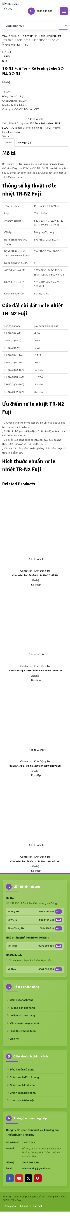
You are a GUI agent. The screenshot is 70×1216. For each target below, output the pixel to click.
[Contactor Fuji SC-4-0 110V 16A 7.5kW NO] (35, 523)
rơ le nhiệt (36, 127)
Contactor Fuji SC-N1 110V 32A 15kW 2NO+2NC (35, 766)
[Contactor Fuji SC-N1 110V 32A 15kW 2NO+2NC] (35, 714)
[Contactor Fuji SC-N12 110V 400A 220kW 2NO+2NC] (35, 618)
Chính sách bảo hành (23, 1092)
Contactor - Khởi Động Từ (35, 570)
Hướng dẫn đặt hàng (22, 1007)
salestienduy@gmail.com (36, 1168)
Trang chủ (9, 36)
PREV (7, 56)
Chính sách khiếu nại (22, 1085)
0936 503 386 (30, 1162)
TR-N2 (47, 127)
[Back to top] (1, 1213)
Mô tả (8, 142)
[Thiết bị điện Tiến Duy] (11, 11)
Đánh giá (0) (24, 142)
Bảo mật (37, 1206)
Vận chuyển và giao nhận (25, 1023)
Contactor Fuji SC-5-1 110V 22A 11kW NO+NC (35, 861)
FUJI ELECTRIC (25, 36)
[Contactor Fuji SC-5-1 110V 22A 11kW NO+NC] (35, 809)
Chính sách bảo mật (22, 1100)
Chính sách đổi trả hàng (24, 1077)
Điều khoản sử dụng (22, 1069)
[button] (4, 566)
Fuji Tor (25, 127)
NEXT (5, 60)
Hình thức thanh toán (23, 1030)
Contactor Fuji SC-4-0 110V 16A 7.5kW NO (35, 575)
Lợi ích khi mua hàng (22, 1015)
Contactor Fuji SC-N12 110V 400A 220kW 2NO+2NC (35, 670)
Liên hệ (14, 1038)
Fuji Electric (14, 131)
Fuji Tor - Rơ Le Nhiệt (48, 36)
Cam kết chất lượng (22, 999)
